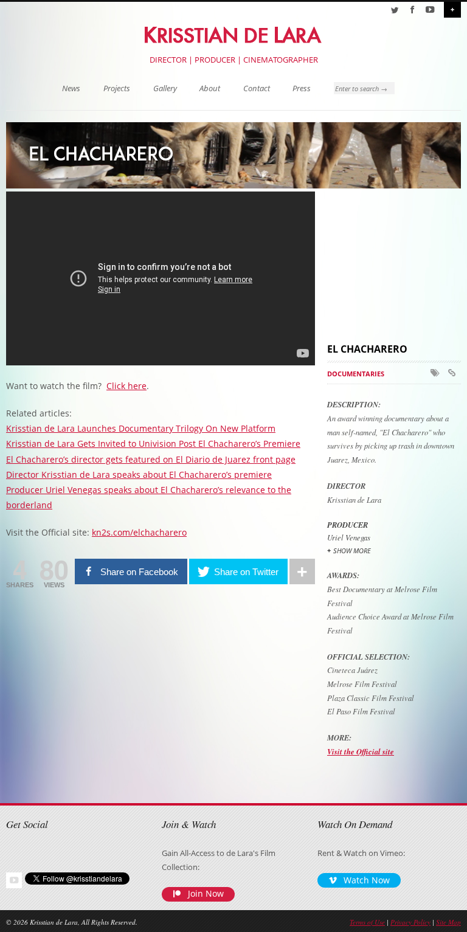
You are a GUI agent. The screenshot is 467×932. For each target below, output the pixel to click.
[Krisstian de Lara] (233, 33)
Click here (126, 386)
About (209, 88)
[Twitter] (395, 10)
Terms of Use (367, 922)
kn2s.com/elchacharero (139, 532)
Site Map (448, 922)
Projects (116, 88)
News (71, 88)
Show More (352, 550)
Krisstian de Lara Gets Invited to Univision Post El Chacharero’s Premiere (153, 443)
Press (301, 88)
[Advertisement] (397, 265)
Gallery (165, 88)
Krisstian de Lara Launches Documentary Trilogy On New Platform (140, 428)
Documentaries (355, 373)
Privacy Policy (410, 922)
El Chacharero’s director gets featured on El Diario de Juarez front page (151, 459)
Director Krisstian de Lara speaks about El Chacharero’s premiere (139, 474)
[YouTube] (430, 10)
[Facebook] (412, 10)
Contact (256, 88)
